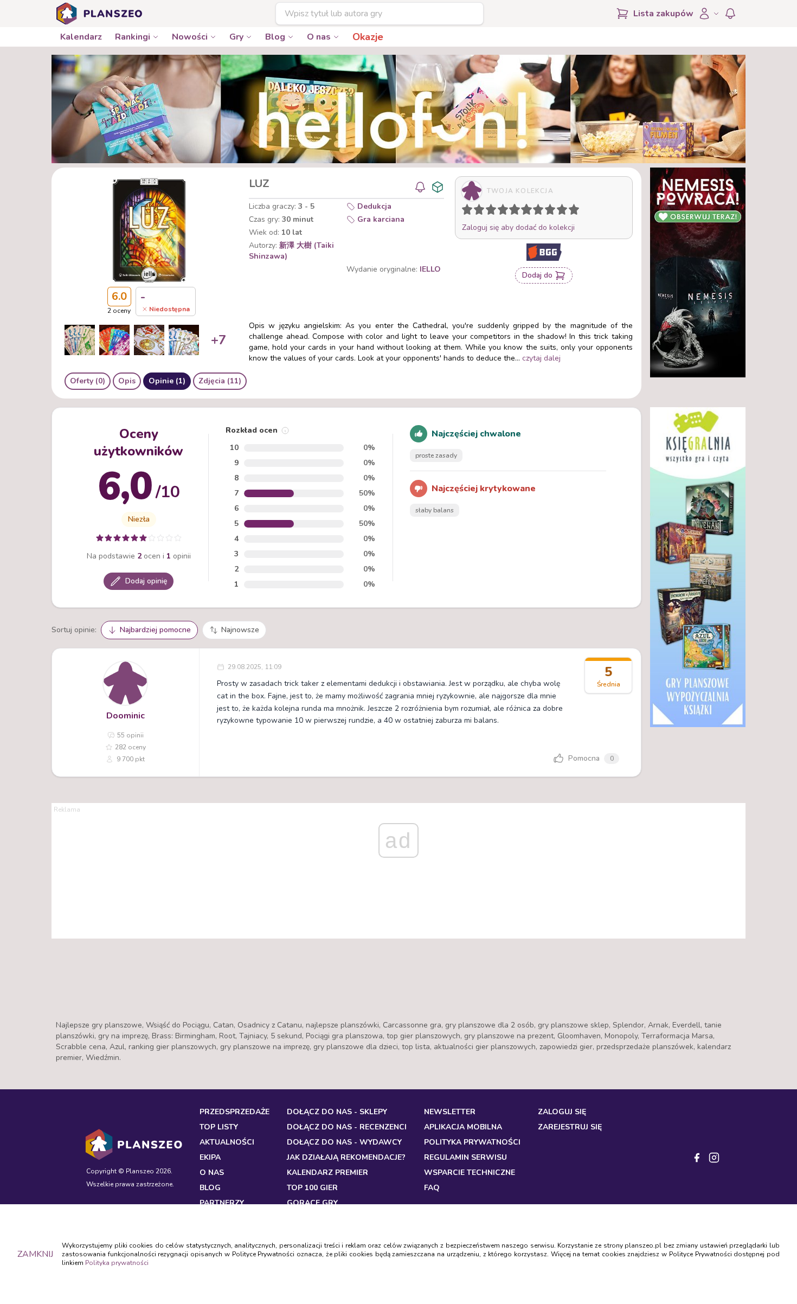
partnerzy (222, 1203)
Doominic (125, 716)
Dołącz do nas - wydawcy (344, 1142)
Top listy (219, 1127)
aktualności (227, 1142)
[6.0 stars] (529, 211)
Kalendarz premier (327, 1172)
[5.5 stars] (523, 211)
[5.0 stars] (517, 211)
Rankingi (132, 37)
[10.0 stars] (576, 211)
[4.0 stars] (505, 211)
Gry (236, 37)
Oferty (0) (87, 381)
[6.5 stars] (535, 211)
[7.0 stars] (540, 211)
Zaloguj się (562, 1112)
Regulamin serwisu (465, 1157)
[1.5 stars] (476, 211)
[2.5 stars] (488, 211)
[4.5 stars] (512, 211)
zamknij (35, 1254)
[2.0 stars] (481, 211)
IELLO (430, 269)
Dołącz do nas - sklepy (337, 1112)
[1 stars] (464, 211)
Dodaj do (537, 275)
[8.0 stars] (552, 211)
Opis (127, 381)
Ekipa (210, 1157)
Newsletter (449, 1112)
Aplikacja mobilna (463, 1127)
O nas (319, 37)
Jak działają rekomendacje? (346, 1157)
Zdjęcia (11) (219, 381)
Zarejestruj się (570, 1127)
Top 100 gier (312, 1188)
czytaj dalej (541, 358)
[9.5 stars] (571, 211)
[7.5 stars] (547, 211)
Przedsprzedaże (234, 1112)
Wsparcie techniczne (469, 1172)
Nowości (190, 37)
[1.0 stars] (469, 211)
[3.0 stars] (493, 211)
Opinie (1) (167, 381)
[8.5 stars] (559, 211)
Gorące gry (312, 1203)
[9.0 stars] (564, 211)
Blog (275, 37)
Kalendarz (81, 37)
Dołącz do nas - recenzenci (347, 1127)
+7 (218, 340)
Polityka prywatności (117, 1262)
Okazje (367, 36)
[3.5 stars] (500, 211)
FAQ (432, 1188)
